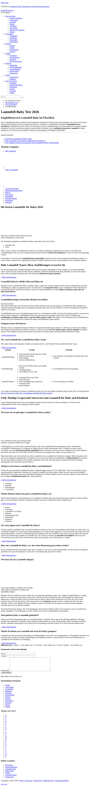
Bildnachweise (48, 781)
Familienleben (14, 57)
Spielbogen (9, 200)
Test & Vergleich (11, 81)
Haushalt (13, 22)
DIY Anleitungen (16, 67)
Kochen (8, 44)
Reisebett (8, 202)
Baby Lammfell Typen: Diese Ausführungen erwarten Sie (25, 141)
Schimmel (13, 26)
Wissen (12, 32)
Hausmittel (13, 40)
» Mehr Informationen (8, 277)
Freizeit (12, 89)
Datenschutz (38, 781)
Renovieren (14, 73)
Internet (8, 697)
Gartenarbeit (14, 77)
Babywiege (9, 194)
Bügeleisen (9, 765)
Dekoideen (13, 65)
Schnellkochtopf (11, 775)
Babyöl (7, 192)
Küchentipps (14, 50)
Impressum (28, 781)
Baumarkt (13, 83)
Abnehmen (13, 36)
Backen (12, 46)
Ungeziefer (13, 28)
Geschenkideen (15, 69)
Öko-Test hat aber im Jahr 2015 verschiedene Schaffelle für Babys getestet (26, 393)
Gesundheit (9, 34)
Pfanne (7, 773)
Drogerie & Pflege (16, 85)
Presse (21, 781)
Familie (7, 53)
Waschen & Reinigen (17, 30)
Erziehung (13, 55)
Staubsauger (9, 777)
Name (3, 654)
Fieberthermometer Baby (13, 191)
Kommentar (5, 670)
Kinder (12, 93)
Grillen (12, 48)
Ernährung (13, 38)
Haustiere (13, 59)
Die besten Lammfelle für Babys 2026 (18, 139)
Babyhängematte (11, 198)
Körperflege (14, 42)
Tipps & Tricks (10, 16)
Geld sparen (14, 20)
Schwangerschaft (16, 61)
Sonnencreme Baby (12, 189)
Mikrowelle (9, 771)
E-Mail (3, 656)
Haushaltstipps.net (11, 103)
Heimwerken (14, 71)
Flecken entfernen (16, 18)
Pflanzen (13, 79)
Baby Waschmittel (11, 170)
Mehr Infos (5, 3)
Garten (7, 75)
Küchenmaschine (11, 767)
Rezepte (12, 52)
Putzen (12, 24)
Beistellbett (9, 196)
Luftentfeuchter (10, 769)
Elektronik (13, 87)
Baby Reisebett (10, 151)
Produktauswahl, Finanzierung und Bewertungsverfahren (29, 6)
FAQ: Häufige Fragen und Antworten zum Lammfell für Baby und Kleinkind (32, 143)
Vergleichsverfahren (62, 781)
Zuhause (8, 63)
